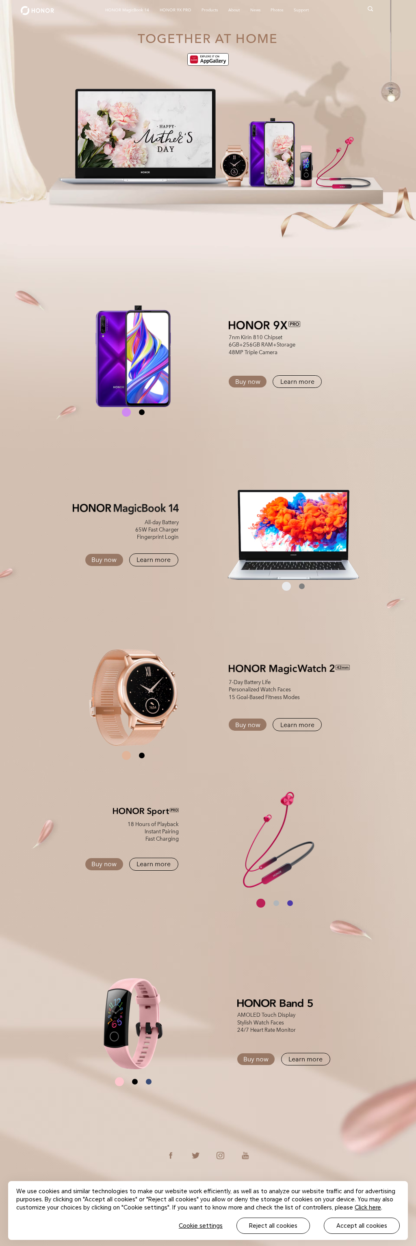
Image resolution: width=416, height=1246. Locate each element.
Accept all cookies (361, 1225)
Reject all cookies (273, 1225)
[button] (126, 412)
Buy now (247, 381)
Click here (368, 1207)
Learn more (297, 381)
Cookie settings (201, 1225)
